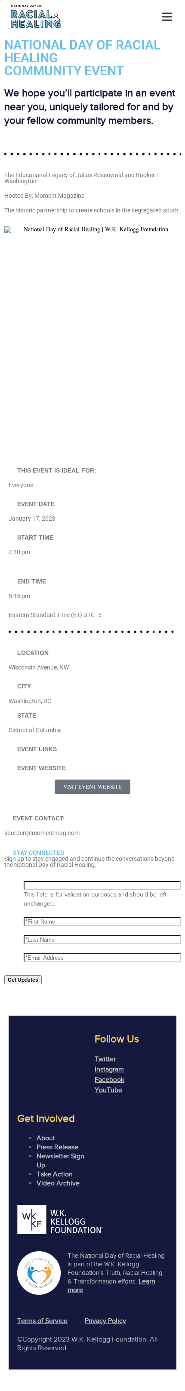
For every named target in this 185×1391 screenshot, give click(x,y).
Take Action (55, 1174)
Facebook (109, 1080)
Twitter (105, 1059)
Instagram (109, 1069)
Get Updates (23, 979)
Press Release (57, 1147)
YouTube (108, 1090)
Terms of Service (42, 1321)
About (46, 1138)
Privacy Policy (105, 1321)
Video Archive (58, 1183)
